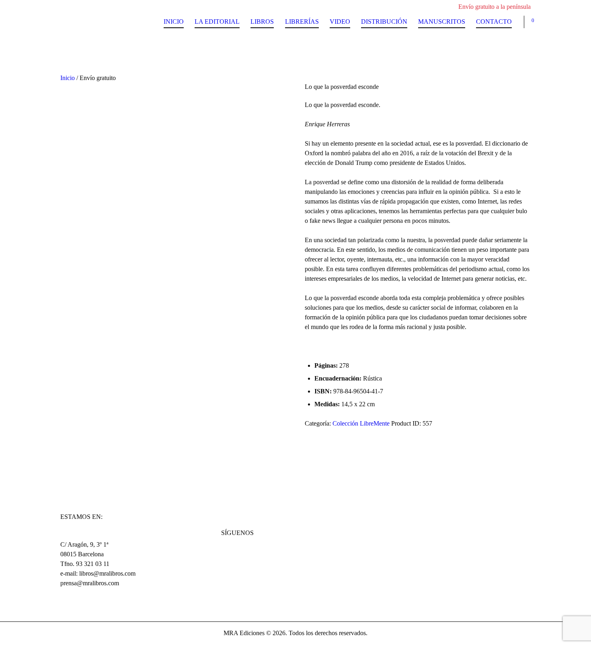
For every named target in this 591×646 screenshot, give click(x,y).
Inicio (174, 21)
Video (340, 21)
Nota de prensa (90, 440)
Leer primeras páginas (100, 451)
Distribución (384, 21)
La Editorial (217, 21)
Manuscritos (441, 21)
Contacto (494, 21)
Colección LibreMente (361, 423)
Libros (262, 21)
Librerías (302, 21)
